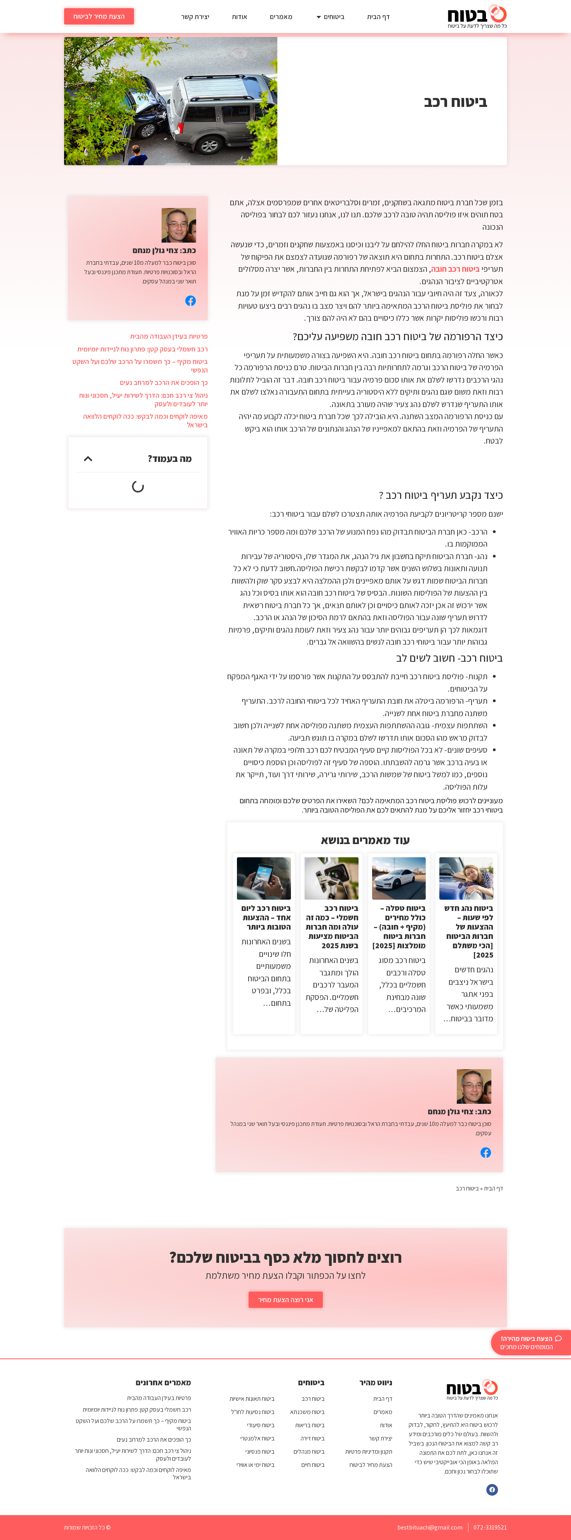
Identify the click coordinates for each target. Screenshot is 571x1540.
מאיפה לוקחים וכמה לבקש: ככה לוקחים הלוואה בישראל (145, 420)
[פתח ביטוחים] (318, 16)
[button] (88, 458)
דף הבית (493, 1188)
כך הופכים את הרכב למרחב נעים (164, 382)
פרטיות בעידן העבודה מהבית (169, 336)
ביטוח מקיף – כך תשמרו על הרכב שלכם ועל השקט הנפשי (140, 365)
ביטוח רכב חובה (455, 269)
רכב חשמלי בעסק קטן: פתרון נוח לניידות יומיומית (142, 348)
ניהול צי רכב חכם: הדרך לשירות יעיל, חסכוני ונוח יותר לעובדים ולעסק (143, 399)
